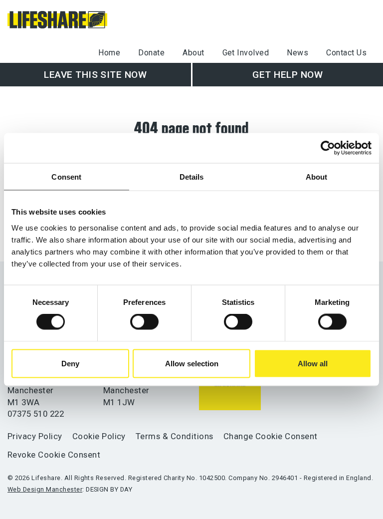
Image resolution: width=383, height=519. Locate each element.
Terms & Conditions (174, 436)
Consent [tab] (66, 177)
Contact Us (346, 52)
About (193, 52)
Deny (70, 363)
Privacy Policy (34, 436)
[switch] (144, 322)
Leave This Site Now (95, 74)
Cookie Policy (99, 436)
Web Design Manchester (44, 489)
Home (109, 52)
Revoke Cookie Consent (53, 455)
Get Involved (245, 52)
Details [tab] (192, 177)
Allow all (313, 363)
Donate (151, 52)
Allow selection (191, 363)
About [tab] (317, 177)
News (297, 52)
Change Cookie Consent (270, 436)
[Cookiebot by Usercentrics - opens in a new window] (328, 148)
